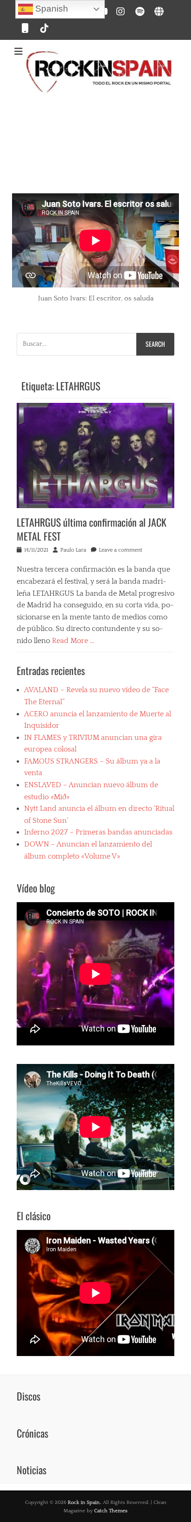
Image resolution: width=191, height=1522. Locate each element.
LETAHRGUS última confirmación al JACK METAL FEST (91, 529)
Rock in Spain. (84, 1502)
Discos (28, 1395)
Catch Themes (110, 1511)
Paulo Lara (73, 550)
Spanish (50, 8)
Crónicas (32, 1433)
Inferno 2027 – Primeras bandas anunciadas (98, 832)
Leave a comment (120, 550)
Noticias (31, 1469)
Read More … (73, 641)
